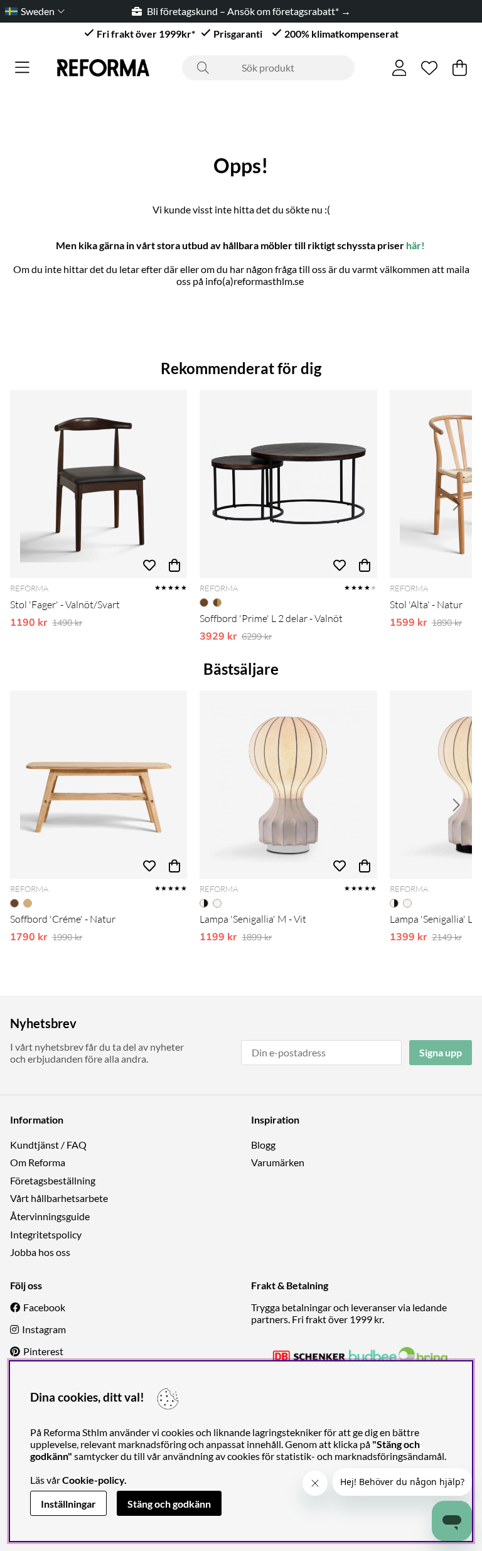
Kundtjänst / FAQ (48, 1145)
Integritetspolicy (46, 1234)
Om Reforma (37, 1162)
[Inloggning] (399, 68)
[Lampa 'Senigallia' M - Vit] (288, 784)
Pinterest (43, 1351)
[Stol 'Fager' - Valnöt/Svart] (98, 484)
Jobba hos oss (40, 1252)
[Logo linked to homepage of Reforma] (103, 68)
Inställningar (68, 1504)
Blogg (263, 1145)
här (413, 245)
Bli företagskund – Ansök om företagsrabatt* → (238, 11)
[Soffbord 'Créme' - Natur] (98, 784)
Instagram (44, 1329)
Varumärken (277, 1162)
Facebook (44, 1307)
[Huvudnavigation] (22, 68)
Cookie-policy (93, 1480)
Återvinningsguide (50, 1216)
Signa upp (440, 1052)
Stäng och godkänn (169, 1504)
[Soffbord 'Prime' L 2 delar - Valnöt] (288, 484)
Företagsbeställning (52, 1180)
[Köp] (174, 565)
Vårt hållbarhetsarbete (59, 1198)
